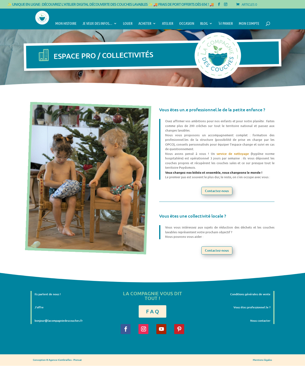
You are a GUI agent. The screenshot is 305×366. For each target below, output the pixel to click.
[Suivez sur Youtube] (161, 329)
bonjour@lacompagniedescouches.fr (59, 321)
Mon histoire (65, 23)
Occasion (186, 23)
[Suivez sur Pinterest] (179, 329)
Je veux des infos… (97, 23)
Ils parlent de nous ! (48, 294)
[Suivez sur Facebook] (126, 329)
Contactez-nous (217, 190)
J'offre (39, 307)
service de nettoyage (233, 154)
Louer (127, 23)
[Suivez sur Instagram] (143, 329)
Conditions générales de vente (250, 294)
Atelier (167, 23)
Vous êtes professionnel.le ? (252, 307)
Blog (204, 23)
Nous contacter (260, 321)
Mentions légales (262, 359)
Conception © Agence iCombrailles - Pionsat (57, 359)
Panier (226, 23)
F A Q (152, 311)
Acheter (144, 23)
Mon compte (249, 23)
